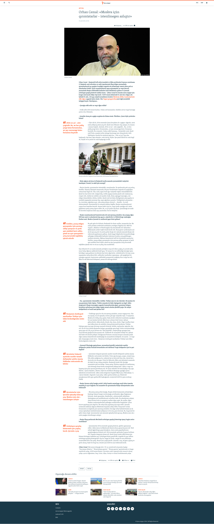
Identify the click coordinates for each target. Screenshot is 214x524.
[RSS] (128, 508)
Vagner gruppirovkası (110, 99)
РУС (197, 3)
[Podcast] (132, 508)
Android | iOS (59, 514)
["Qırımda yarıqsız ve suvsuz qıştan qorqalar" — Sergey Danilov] (61, 492)
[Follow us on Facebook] (108, 508)
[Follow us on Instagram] (124, 508)
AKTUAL (81, 8)
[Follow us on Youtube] (116, 508)
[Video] (206, 3)
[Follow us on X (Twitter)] (112, 508)
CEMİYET (70, 479)
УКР (202, 3)
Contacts (58, 508)
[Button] (117, 26)
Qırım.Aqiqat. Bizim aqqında (64, 511)
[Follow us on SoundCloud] (120, 508)
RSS (57, 517)
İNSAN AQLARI (106, 490)
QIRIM (69, 490)
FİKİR (104, 479)
